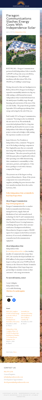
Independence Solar (21, 4)
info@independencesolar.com (13, 377)
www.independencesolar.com (16, 251)
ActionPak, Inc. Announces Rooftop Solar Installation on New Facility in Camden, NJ (26, 315)
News (15, 352)
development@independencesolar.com (16, 382)
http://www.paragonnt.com (15, 203)
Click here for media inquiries (15, 291)
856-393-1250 (8, 372)
